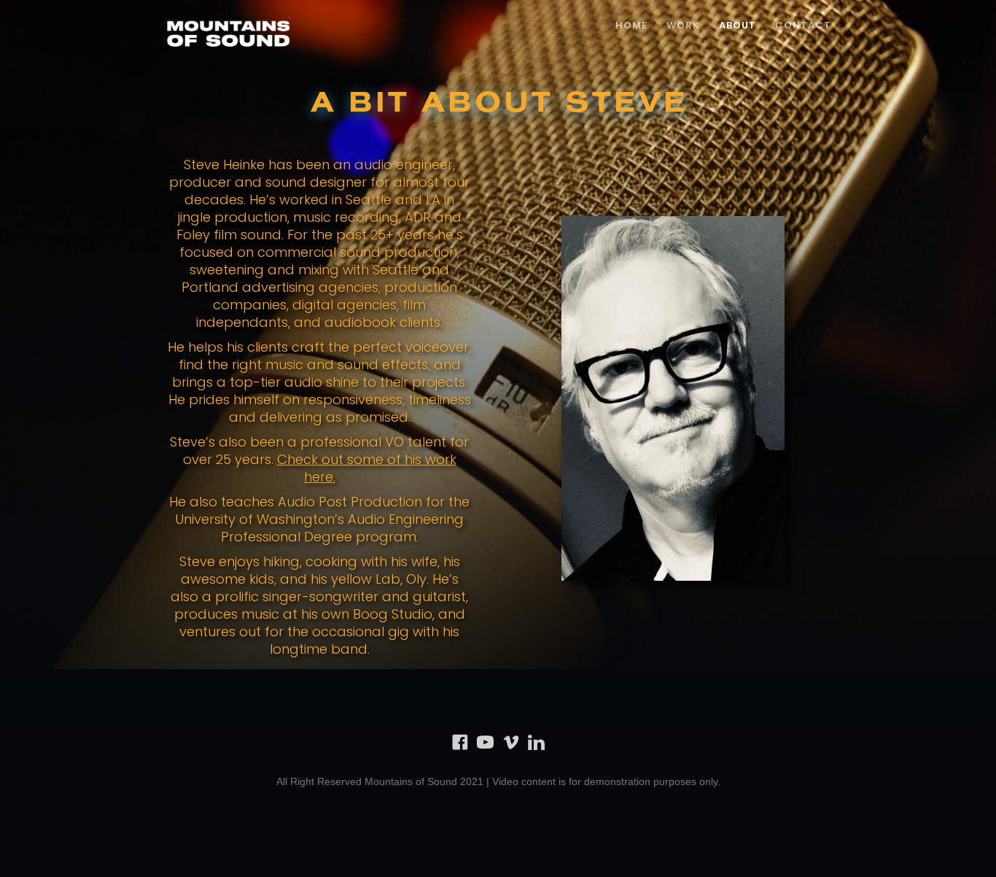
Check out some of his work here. (366, 468)
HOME (631, 25)
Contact (803, 25)
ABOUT (737, 25)
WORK (683, 25)
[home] (228, 34)
